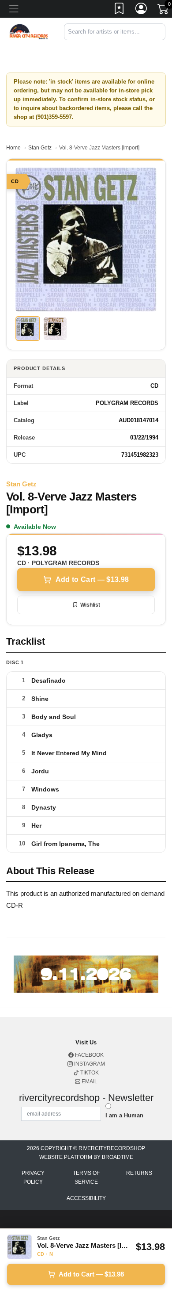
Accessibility (86, 1198)
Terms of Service (86, 1177)
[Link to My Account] (141, 10)
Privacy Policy (33, 1177)
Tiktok (89, 1073)
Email (88, 1081)
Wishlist (90, 605)
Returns (139, 1173)
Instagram (89, 1064)
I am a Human (124, 1115)
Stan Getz (40, 148)
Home (13, 148)
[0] (163, 10)
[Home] (29, 31)
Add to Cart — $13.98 (92, 579)
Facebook (89, 1055)
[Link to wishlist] (119, 10)
